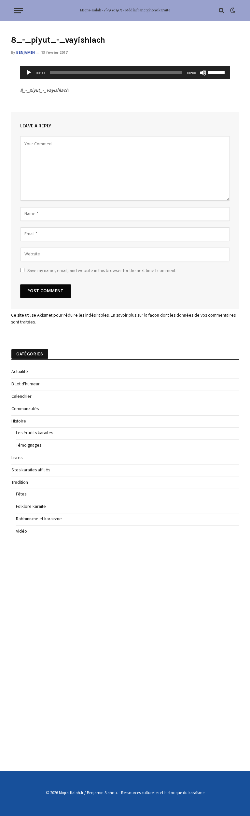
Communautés (25, 409)
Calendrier (21, 397)
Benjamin (25, 52)
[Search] (221, 10)
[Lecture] (28, 72)
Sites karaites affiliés (30, 470)
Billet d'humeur (25, 384)
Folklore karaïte (31, 507)
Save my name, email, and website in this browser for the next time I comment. (101, 271)
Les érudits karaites (34, 433)
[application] (125, 72)
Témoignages (28, 445)
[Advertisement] (60, 650)
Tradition (19, 483)
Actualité (19, 372)
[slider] (217, 72)
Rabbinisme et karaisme (39, 519)
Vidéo (21, 531)
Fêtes (21, 494)
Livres (16, 458)
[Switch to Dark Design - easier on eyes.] (232, 10)
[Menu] (18, 10)
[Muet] (203, 72)
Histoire (18, 421)
